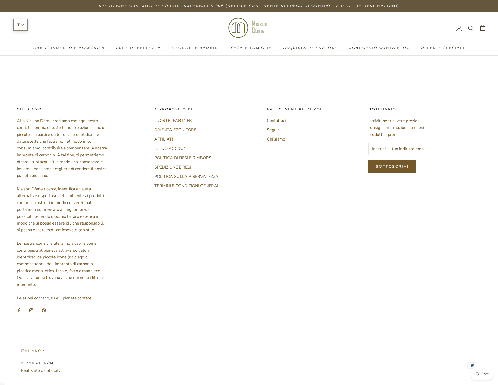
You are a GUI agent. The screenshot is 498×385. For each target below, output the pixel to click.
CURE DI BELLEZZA (138, 48)
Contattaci (276, 120)
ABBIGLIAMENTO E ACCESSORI (69, 48)
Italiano (31, 351)
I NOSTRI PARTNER (173, 120)
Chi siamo (276, 139)
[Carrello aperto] (482, 28)
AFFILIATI (163, 139)
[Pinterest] (44, 310)
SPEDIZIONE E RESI (172, 167)
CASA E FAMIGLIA (251, 48)
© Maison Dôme (38, 363)
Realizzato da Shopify (40, 370)
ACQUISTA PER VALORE (310, 48)
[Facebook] (19, 310)
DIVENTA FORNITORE (175, 130)
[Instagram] (31, 310)
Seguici (273, 130)
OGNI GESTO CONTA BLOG (379, 48)
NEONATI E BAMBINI (196, 48)
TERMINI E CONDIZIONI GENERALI (187, 186)
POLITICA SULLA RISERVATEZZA (186, 176)
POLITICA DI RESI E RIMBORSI (183, 158)
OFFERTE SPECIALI (443, 48)
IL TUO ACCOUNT (171, 148)
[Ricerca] (471, 28)
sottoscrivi (392, 166)
